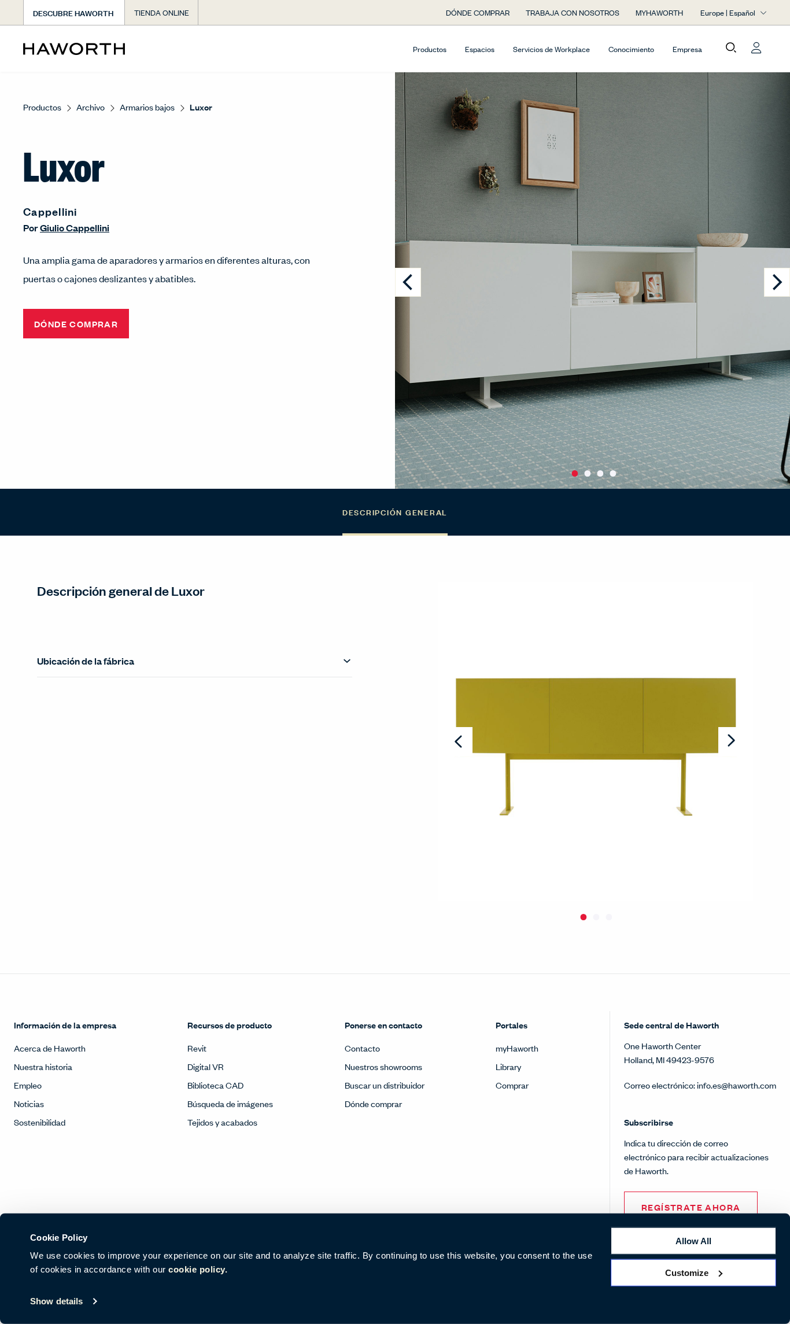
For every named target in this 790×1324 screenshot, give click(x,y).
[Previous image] (408, 282)
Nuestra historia (43, 1066)
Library (508, 1066)
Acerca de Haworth (50, 1048)
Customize (686, 1272)
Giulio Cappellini (74, 227)
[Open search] (731, 48)
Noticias (29, 1103)
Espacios (479, 48)
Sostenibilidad (39, 1122)
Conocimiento (631, 48)
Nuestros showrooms (383, 1066)
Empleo (28, 1085)
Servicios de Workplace (551, 48)
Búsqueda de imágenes (230, 1103)
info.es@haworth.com (736, 1085)
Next (731, 741)
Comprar (512, 1085)
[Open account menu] (756, 48)
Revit (196, 1048)
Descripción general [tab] (395, 512)
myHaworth (517, 1048)
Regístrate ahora (690, 1207)
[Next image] (777, 282)
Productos (429, 48)
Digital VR (205, 1066)
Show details (56, 1301)
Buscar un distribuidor (384, 1085)
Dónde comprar (373, 1103)
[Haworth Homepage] (97, 48)
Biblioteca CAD (215, 1085)
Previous (459, 741)
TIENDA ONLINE (161, 12)
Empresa (687, 48)
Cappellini (50, 211)
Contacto (362, 1048)
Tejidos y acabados (222, 1122)
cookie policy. (197, 1269)
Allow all (693, 1241)
